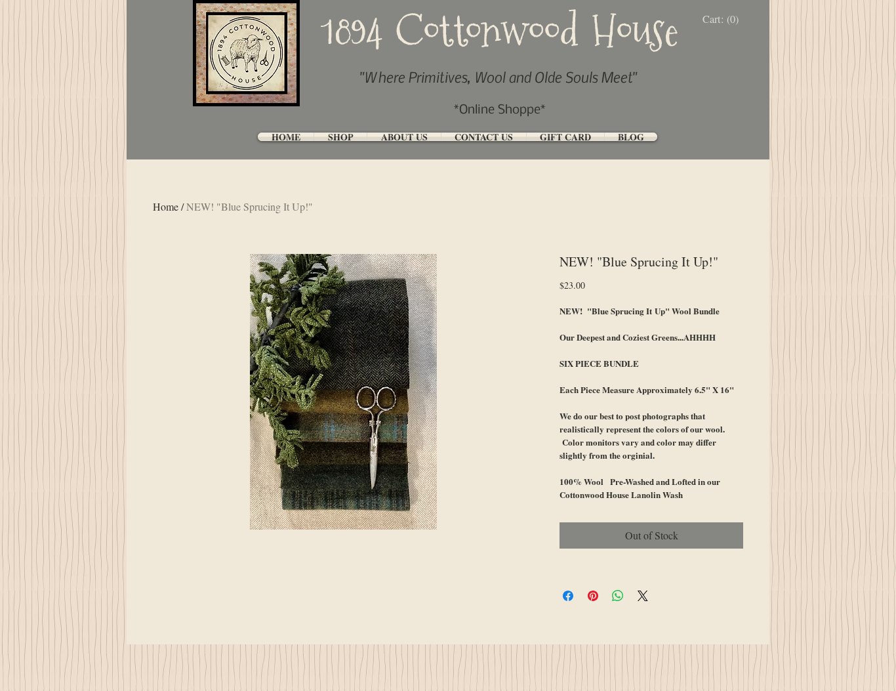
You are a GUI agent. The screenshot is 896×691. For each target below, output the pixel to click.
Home (165, 206)
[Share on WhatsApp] (618, 596)
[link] (724, 19)
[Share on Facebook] (568, 596)
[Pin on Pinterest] (593, 596)
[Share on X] (643, 596)
